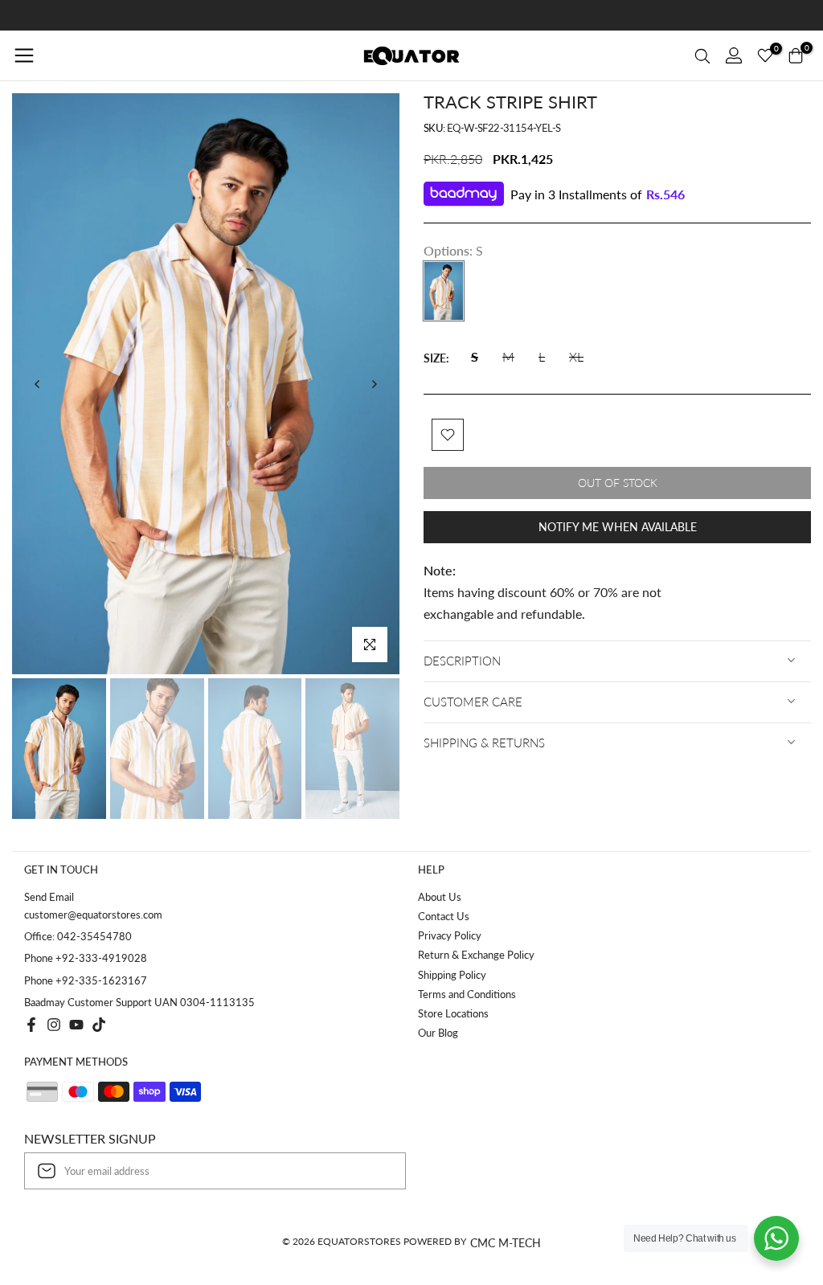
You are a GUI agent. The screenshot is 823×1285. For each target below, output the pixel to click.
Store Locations (453, 1013)
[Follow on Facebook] (31, 1024)
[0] (765, 55)
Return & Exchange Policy (476, 954)
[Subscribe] (377, 1171)
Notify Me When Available (617, 527)
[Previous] (37, 384)
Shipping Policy (452, 974)
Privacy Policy (449, 935)
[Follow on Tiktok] (99, 1024)
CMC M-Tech (505, 1243)
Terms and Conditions (467, 994)
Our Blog (438, 1032)
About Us (439, 896)
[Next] (373, 384)
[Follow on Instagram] (54, 1024)
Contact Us (443, 916)
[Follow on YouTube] (76, 1024)
